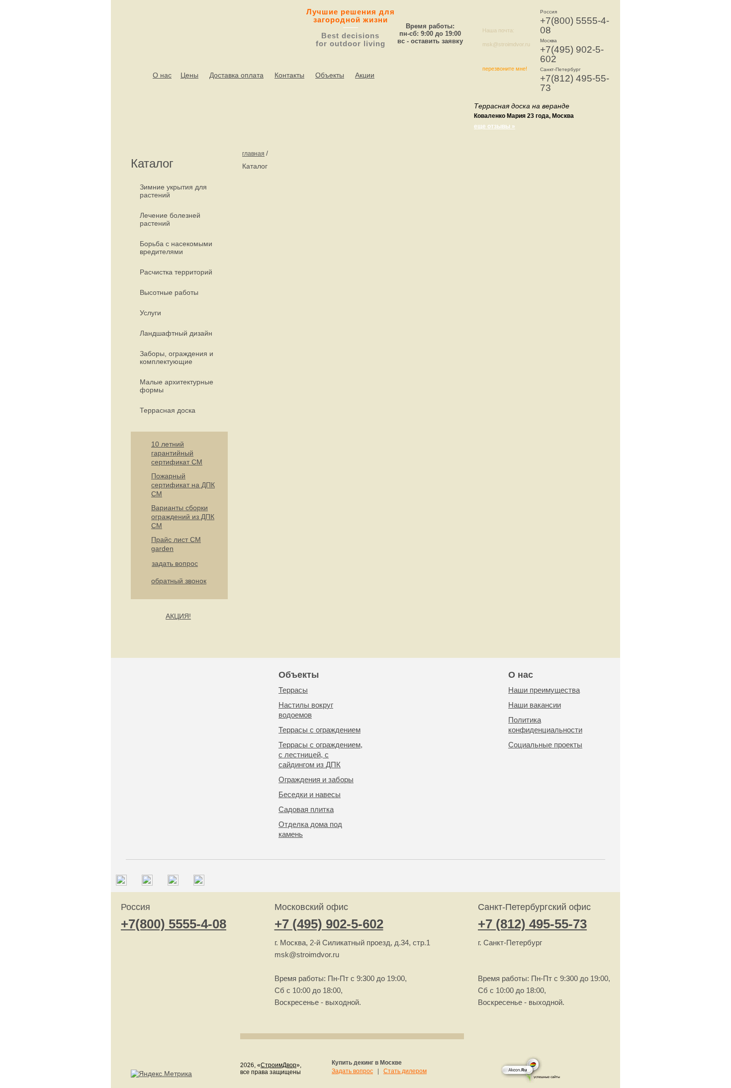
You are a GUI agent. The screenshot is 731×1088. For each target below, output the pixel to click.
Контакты (289, 75)
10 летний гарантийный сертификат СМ (176, 453)
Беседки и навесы (309, 794)
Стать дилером (405, 1071)
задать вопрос (175, 563)
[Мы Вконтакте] (121, 883)
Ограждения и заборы (316, 779)
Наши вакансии (534, 705)
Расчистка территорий (176, 272)
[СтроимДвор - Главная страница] (199, 25)
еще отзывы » (494, 126)
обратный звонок (178, 581)
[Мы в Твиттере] (173, 883)
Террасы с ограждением (319, 729)
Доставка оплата (236, 75)
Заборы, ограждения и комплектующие (176, 357)
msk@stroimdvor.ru (506, 44)
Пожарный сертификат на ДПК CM (183, 485)
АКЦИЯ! (178, 616)
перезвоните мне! (504, 69)
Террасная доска (167, 410)
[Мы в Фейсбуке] (147, 883)
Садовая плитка (306, 809)
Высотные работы (169, 292)
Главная (253, 153)
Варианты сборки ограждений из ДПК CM (182, 517)
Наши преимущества (544, 690)
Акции (364, 75)
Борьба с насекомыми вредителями (176, 248)
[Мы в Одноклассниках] (198, 883)
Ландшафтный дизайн (176, 333)
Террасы (293, 690)
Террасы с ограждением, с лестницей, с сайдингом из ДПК (320, 754)
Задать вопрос (352, 1071)
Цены (189, 75)
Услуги (150, 313)
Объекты (329, 75)
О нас (162, 75)
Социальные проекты (545, 744)
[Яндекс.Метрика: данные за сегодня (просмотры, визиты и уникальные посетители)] (161, 1074)
